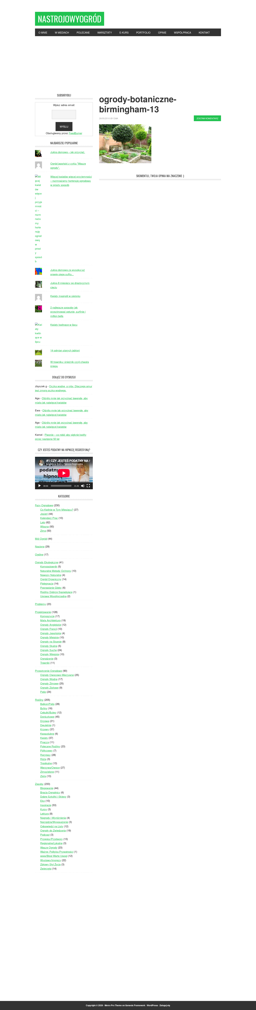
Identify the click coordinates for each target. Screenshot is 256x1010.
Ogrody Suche (48, 650)
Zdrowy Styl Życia (50, 864)
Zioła (43, 776)
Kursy (43, 809)
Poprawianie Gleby (51, 587)
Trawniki (45, 662)
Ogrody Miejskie (49, 637)
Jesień (44, 514)
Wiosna (44, 526)
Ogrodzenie (46, 658)
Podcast (45, 834)
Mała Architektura (50, 620)
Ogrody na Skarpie (51, 641)
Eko (42, 800)
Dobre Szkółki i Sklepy (53, 796)
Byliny (43, 708)
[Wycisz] (82, 486)
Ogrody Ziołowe (49, 687)
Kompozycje (47, 616)
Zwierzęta (45, 868)
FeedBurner (75, 133)
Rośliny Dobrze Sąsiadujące (56, 592)
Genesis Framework (135, 1005)
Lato (42, 522)
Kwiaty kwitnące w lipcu (63, 324)
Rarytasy (45, 755)
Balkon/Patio (47, 704)
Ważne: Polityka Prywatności (56, 851)
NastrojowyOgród (69, 19)
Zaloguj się (165, 1005)
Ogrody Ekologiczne (46, 562)
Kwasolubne (47, 733)
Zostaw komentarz (207, 118)
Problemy (40, 604)
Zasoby (39, 784)
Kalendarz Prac (49, 518)
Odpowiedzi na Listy (51, 826)
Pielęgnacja (46, 583)
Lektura (44, 813)
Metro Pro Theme (113, 1005)
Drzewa (44, 721)
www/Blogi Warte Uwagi (53, 856)
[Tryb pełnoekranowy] (88, 486)
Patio (43, 691)
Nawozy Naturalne (50, 575)
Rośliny (39, 699)
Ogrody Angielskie (50, 624)
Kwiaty (44, 738)
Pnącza (44, 742)
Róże (43, 759)
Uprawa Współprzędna (53, 596)
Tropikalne (46, 763)
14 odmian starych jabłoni (65, 350)
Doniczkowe (47, 716)
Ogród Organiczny (50, 579)
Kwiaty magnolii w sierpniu (65, 296)
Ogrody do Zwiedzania (53, 830)
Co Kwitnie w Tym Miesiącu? (56, 509)
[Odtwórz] (39, 486)
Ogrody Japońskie (50, 633)
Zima (43, 530)
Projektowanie (43, 612)
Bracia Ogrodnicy (50, 792)
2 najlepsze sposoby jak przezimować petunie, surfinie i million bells (68, 312)
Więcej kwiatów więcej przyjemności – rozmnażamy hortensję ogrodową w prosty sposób (71, 181)
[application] (64, 473)
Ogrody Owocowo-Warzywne (57, 675)
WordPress (152, 1005)
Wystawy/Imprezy (50, 860)
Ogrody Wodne (48, 679)
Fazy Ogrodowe (44, 505)
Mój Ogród (41, 538)
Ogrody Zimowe (49, 683)
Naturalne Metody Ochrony (55, 571)
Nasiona (39, 546)
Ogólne (39, 554)
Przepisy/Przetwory (51, 839)
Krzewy (44, 729)
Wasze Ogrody (48, 847)
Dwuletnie (45, 725)
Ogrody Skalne (48, 646)
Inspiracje (45, 805)
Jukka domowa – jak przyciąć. (67, 152)
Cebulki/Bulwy (48, 712)
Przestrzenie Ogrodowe (48, 670)
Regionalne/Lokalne (51, 843)
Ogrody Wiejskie (49, 654)
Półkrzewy (46, 750)
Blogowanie (46, 788)
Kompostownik (48, 566)
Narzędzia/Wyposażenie (54, 822)
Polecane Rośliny (50, 746)
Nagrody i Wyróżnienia (53, 818)
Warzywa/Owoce (50, 767)
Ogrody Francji (48, 629)
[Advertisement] (128, 62)
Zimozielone (47, 771)
